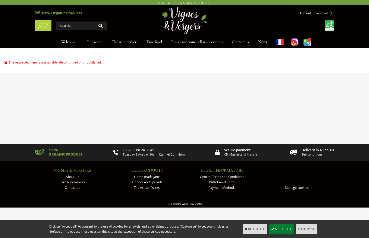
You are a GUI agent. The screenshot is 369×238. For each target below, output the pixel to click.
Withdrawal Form (222, 182)
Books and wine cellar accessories (197, 41)
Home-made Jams (147, 177)
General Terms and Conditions (222, 177)
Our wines (94, 41)
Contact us (240, 41)
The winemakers (125, 41)
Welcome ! (69, 41)
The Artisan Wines (147, 187)
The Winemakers (72, 182)
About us (72, 177)
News (262, 41)
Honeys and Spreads (147, 182)
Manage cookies (297, 187)
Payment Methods (221, 187)
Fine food (154, 41)
